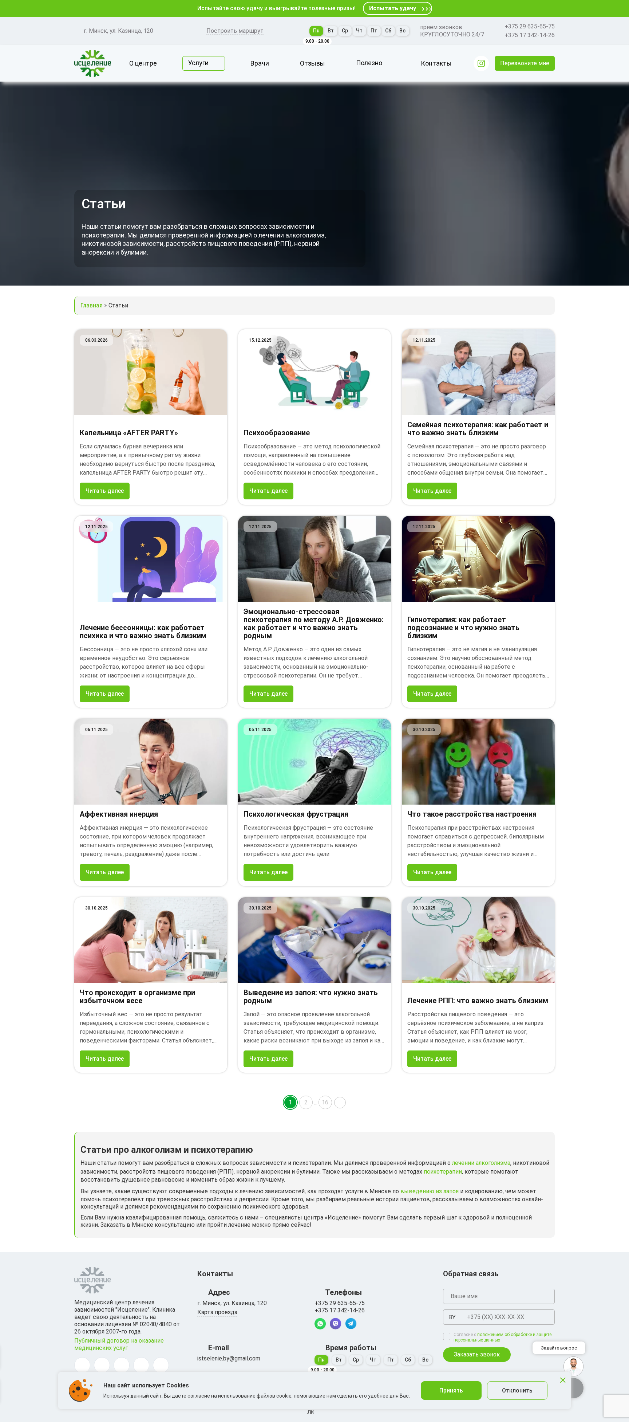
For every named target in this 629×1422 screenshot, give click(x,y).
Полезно (369, 63)
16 (325, 1102)
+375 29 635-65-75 (530, 26)
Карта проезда (217, 1312)
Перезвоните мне (524, 63)
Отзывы (312, 63)
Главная (91, 305)
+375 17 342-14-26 (530, 35)
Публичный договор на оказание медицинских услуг (119, 1344)
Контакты (436, 63)
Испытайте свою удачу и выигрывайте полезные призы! (276, 8)
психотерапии (443, 1171)
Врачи (259, 63)
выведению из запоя (429, 1191)
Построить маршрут (235, 30)
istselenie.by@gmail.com (228, 1358)
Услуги (198, 63)
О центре (143, 63)
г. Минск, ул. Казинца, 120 (118, 30)
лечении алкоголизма (481, 1162)
